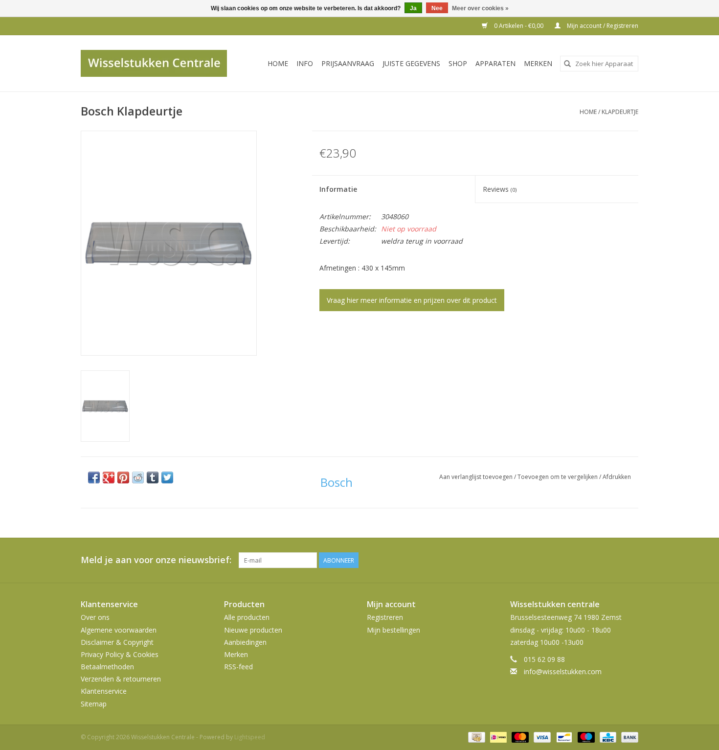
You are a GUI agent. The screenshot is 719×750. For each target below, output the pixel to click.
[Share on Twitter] (167, 477)
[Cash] (475, 736)
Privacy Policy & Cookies (119, 654)
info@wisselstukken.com (563, 671)
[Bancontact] (563, 736)
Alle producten (247, 617)
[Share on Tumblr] (152, 477)
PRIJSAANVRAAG (347, 63)
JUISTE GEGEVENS (411, 63)
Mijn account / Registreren (601, 26)
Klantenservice (104, 691)
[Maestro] (585, 736)
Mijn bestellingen (393, 630)
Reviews (500, 189)
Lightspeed (249, 737)
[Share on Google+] (108, 477)
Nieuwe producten (253, 630)
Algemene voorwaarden (119, 630)
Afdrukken (617, 477)
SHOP (458, 63)
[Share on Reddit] (138, 477)
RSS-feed (238, 666)
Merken (538, 63)
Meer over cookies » (480, 8)
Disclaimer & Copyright (117, 642)
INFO (304, 63)
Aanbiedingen (245, 642)
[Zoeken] (567, 63)
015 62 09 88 (544, 659)
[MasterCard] (519, 736)
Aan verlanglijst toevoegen (476, 477)
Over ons (95, 617)
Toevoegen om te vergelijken (558, 477)
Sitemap (94, 703)
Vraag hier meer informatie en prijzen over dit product (412, 300)
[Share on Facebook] (94, 477)
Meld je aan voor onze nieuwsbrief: (156, 560)
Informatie (338, 189)
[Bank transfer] (628, 736)
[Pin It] (123, 477)
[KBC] (607, 736)
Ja (413, 8)
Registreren (385, 617)
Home (278, 63)
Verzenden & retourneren (121, 678)
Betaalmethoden (107, 666)
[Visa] (541, 736)
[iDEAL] (497, 736)
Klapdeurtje (620, 112)
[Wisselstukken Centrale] (159, 63)
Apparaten (495, 63)
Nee (437, 8)
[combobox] (599, 63)
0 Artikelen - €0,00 (519, 26)
